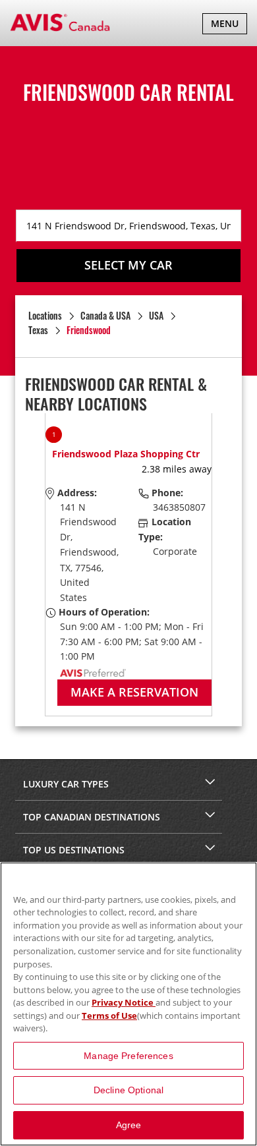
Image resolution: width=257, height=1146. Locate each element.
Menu (228, 25)
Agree (129, 1125)
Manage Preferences (128, 1055)
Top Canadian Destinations (91, 817)
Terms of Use (109, 1015)
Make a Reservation (134, 692)
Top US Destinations (74, 850)
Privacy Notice (124, 1002)
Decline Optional (128, 1090)
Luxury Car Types (66, 784)
